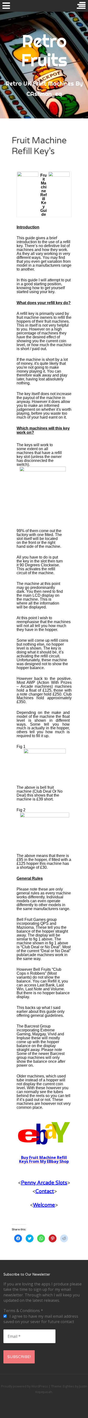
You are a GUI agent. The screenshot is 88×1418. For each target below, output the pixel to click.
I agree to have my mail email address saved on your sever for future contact (40, 1319)
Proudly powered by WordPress (24, 1386)
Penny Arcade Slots (44, 1183)
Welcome (44, 1205)
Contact (44, 1191)
